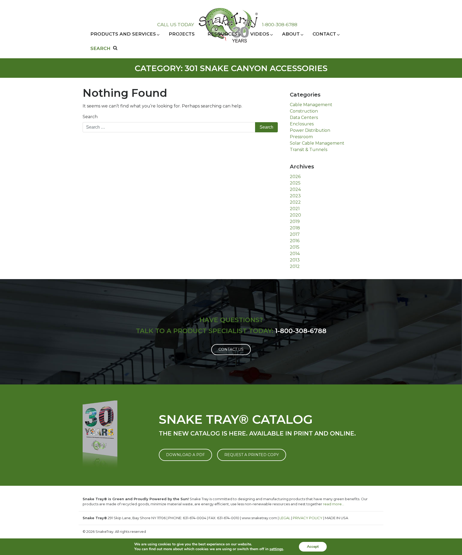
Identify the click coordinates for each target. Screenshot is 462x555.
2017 (295, 234)
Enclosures (302, 123)
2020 (295, 215)
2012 (295, 266)
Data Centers (304, 117)
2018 (295, 227)
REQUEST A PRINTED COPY (251, 454)
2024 (295, 189)
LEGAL (284, 518)
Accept (313, 546)
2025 (295, 183)
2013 (295, 260)
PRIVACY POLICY (307, 518)
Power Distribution (310, 130)
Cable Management (311, 104)
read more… (333, 504)
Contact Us (231, 349)
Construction (304, 111)
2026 (295, 176)
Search (90, 116)
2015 (294, 247)
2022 (295, 202)
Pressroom (301, 136)
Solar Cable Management (317, 143)
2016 (294, 240)
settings (276, 549)
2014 (295, 253)
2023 (295, 195)
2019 (295, 221)
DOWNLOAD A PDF (185, 454)
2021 (295, 208)
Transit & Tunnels (308, 149)
